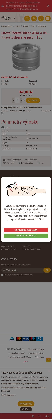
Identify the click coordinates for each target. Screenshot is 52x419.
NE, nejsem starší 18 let (26, 230)
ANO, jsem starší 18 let (26, 236)
